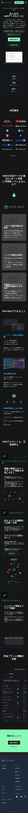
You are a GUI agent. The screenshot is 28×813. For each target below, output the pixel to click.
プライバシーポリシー (7, 799)
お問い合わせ (18, 789)
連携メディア (18, 771)
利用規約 (4, 802)
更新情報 (17, 778)
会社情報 (4, 768)
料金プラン (17, 775)
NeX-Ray (17, 768)
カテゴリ (4, 792)
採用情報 (17, 781)
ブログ (3, 789)
